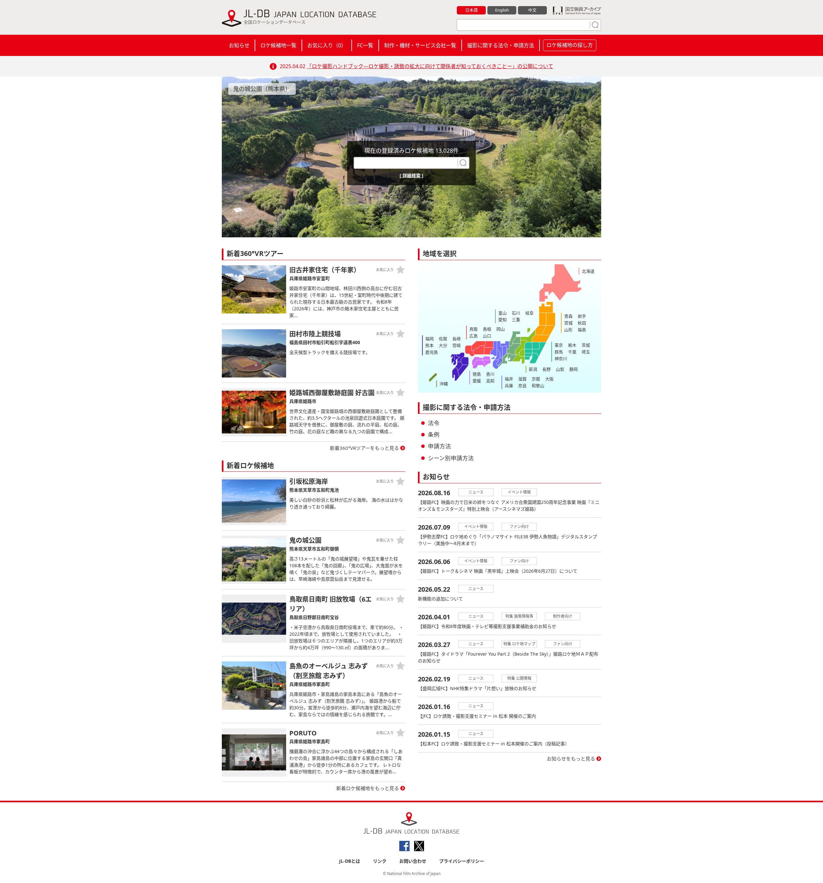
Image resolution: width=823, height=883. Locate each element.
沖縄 (443, 384)
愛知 (502, 320)
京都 (536, 379)
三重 (516, 320)
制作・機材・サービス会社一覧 (420, 45)
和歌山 (538, 385)
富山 (502, 313)
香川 (490, 374)
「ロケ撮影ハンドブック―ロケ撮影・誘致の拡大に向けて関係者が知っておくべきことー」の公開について (430, 66)
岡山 (500, 329)
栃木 (572, 345)
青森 (568, 316)
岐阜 (529, 313)
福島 (582, 329)
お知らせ (239, 45)
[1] (594, 25)
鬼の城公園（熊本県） (262, 89)
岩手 (582, 316)
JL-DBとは (349, 861)
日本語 (471, 10)
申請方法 (439, 446)
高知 (490, 381)
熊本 (429, 345)
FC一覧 (365, 45)
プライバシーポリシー (461, 861)
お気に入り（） (326, 45)
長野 (546, 369)
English (502, 10)
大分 (443, 345)
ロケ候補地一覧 (278, 45)
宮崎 (456, 345)
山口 (487, 336)
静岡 (573, 369)
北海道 (588, 271)
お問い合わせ (412, 861)
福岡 (429, 338)
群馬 (559, 352)
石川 (516, 313)
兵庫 (509, 385)
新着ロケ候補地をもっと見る (367, 788)
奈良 (522, 385)
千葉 (572, 352)
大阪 (549, 379)
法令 (433, 423)
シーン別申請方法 (451, 458)
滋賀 (522, 379)
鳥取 (473, 329)
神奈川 (561, 358)
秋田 (582, 323)
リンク (379, 861)
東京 (559, 345)
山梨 (560, 369)
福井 (509, 379)
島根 (487, 329)
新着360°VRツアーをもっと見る (364, 448)
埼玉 (586, 352)
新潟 (533, 369)
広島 (473, 336)
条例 (433, 434)
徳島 (477, 374)
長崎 (456, 338)
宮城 (568, 323)
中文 (532, 10)
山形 (568, 329)
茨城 (586, 345)
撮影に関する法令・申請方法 (500, 45)
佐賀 (443, 338)
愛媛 (477, 381)
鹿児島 (431, 352)
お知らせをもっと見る (571, 758)
